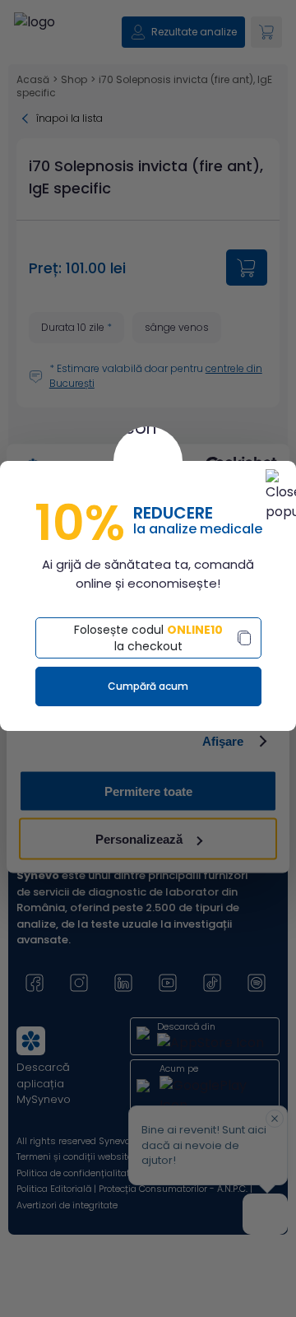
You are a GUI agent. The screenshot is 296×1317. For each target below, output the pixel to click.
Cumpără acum (148, 686)
